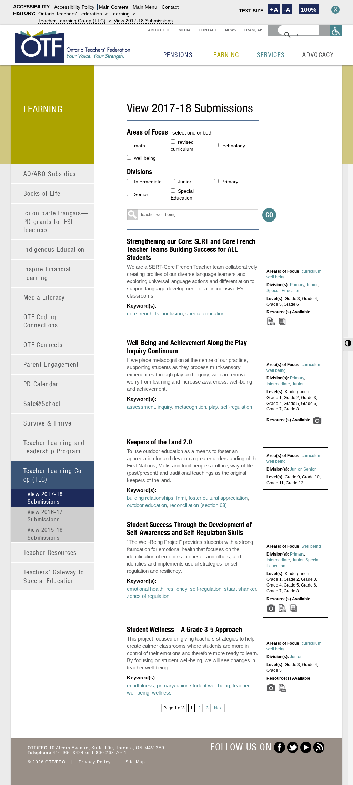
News (230, 30)
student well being (210, 685)
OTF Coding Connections (40, 321)
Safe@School (42, 403)
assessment (141, 407)
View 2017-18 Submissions (143, 20)
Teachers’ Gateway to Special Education (53, 576)
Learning (120, 14)
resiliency (176, 589)
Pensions (178, 54)
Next (218, 708)
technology (233, 145)
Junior (184, 181)
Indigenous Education (54, 249)
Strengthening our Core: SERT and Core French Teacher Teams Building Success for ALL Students (191, 249)
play (213, 407)
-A (287, 9)
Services (271, 54)
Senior (141, 194)
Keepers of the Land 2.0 (159, 442)
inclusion (173, 313)
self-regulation (236, 407)
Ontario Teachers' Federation (70, 14)
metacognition (190, 407)
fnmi (181, 498)
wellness (162, 693)
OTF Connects (43, 344)
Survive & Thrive (47, 423)
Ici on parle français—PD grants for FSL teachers (55, 221)
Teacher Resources (50, 552)
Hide (335, 10)
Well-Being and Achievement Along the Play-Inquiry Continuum (188, 346)
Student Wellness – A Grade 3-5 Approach (184, 629)
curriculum (311, 271)
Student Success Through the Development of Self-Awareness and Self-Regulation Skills (189, 528)
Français (253, 30)
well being (145, 158)
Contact (170, 7)
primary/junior (172, 685)
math (139, 145)
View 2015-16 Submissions (45, 533)
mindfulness (140, 685)
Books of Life (41, 193)
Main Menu (145, 7)
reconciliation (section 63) (198, 505)
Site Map (135, 762)
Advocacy (318, 54)
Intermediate (148, 181)
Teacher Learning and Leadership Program (54, 447)
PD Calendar (41, 384)
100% (308, 9)
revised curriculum (182, 145)
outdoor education (147, 505)
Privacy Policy (95, 762)
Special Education (182, 194)
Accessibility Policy (74, 7)
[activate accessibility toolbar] (336, 30)
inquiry (165, 407)
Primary (229, 181)
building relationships (150, 498)
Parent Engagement (51, 364)
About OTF (159, 30)
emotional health (145, 589)
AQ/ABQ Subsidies (49, 174)
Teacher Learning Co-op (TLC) (71, 20)
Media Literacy (44, 297)
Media (185, 30)
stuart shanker (240, 589)
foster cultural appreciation (218, 498)
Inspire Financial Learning (47, 273)
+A (274, 9)
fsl (157, 313)
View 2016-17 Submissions (45, 515)
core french (139, 313)
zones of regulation (148, 596)
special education (204, 313)
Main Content (113, 7)
